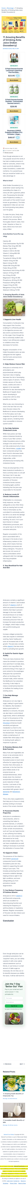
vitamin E (10, 646)
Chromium (6, 723)
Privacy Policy (13, 1183)
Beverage (10, 8)
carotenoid (14, 859)
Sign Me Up (14, 1006)
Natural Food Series (9, 1134)
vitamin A (13, 605)
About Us (23, 1181)
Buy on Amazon (14, 80)
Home (4, 8)
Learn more (10, 1181)
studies (18, 448)
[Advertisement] (14, 584)
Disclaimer (5, 1183)
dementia (6, 792)
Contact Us (16, 1181)
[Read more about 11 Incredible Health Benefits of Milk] (14, 1110)
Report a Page (22, 1183)
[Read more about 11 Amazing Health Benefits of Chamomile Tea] (14, 1083)
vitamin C (19, 896)
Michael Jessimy (9, 152)
